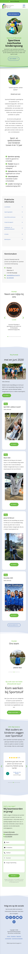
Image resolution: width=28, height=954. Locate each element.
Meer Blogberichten (13, 625)
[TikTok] (14, 917)
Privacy (8, 936)
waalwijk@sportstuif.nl (13, 275)
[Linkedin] (20, 917)
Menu (24, 7)
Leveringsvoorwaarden (17, 938)
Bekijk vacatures (13, 712)
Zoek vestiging (12, 14)
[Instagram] (10, 917)
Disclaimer (13, 936)
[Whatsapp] (14, 921)
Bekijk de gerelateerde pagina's (14, 943)
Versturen (13, 875)
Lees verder (12, 58)
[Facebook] (7, 917)
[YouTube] (17, 917)
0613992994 (10, 278)
